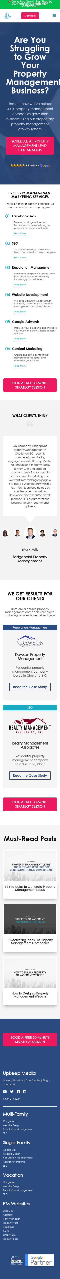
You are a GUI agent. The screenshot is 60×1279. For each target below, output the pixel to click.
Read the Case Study (30, 687)
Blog (45, 1080)
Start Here (30, 15)
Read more (20, 233)
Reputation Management (18, 1129)
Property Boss (10, 1239)
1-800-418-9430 (11, 1099)
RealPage (8, 1226)
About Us (18, 1080)
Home (6, 1080)
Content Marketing (14, 1161)
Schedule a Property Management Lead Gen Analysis (30, 145)
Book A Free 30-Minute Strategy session (30, 385)
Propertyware (10, 1222)
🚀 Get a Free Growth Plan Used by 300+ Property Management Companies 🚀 (30, 3)
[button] (30, 166)
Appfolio (8, 1214)
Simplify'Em (9, 1234)
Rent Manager (11, 1218)
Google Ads (9, 1121)
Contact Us (9, 1084)
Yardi (6, 1230)
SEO (5, 1133)
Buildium (8, 1210)
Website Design (11, 1125)
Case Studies (33, 1080)
